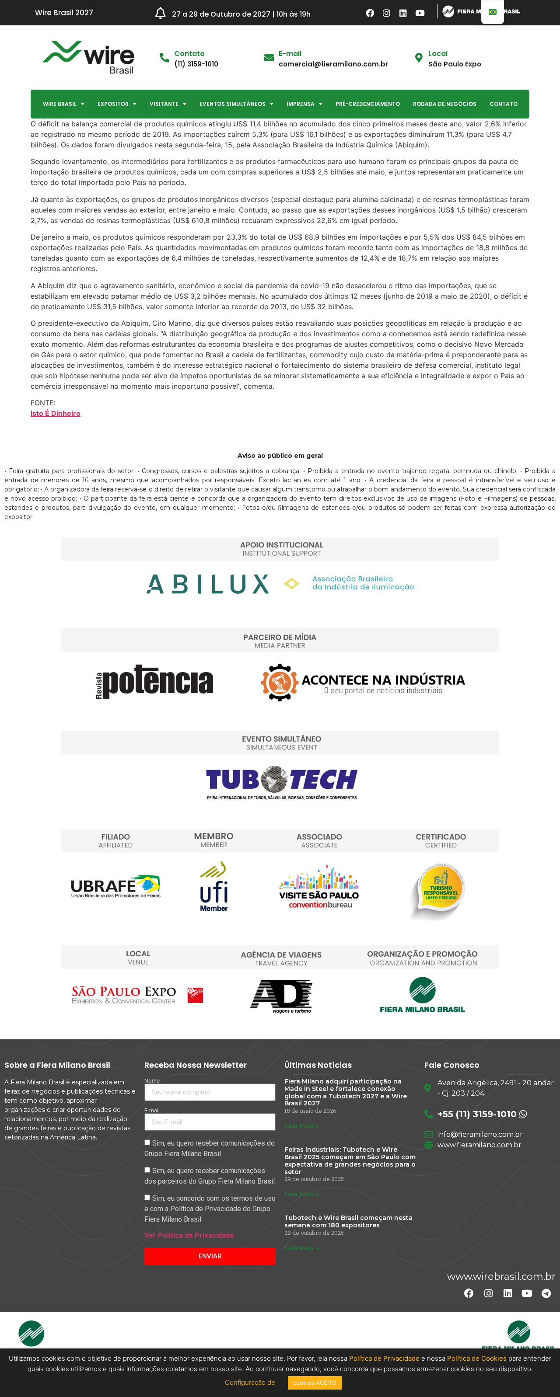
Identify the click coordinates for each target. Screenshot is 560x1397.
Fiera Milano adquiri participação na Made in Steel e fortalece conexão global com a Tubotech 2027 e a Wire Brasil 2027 (345, 1092)
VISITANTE (164, 104)
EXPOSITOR (113, 104)
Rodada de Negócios (444, 104)
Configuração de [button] (251, 1382)
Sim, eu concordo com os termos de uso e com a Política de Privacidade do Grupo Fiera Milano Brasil (210, 1208)
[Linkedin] (403, 12)
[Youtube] (420, 12)
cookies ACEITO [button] (314, 1382)
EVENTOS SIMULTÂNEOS (233, 104)
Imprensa (301, 104)
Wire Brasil (60, 104)
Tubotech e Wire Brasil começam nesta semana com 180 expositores (348, 1221)
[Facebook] (370, 12)
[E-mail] (269, 58)
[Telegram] (546, 1293)
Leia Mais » (301, 1126)
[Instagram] (386, 12)
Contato (504, 104)
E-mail (290, 54)
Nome (152, 1080)
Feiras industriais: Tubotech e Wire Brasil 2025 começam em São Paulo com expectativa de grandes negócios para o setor (350, 1160)
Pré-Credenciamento (368, 104)
